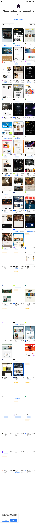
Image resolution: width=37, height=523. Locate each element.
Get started (30, 1)
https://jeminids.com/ (18, 14)
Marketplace (16, 19)
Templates (21, 19)
